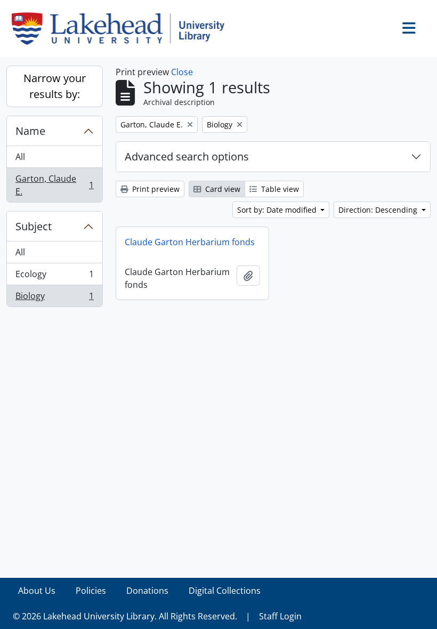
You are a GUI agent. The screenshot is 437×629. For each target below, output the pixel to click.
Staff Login (280, 616)
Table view (279, 189)
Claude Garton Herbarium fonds (190, 242)
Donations (147, 590)
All (20, 157)
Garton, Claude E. (54, 185)
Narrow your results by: (54, 86)
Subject (33, 226)
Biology (54, 298)
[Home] (122, 28)
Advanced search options (187, 156)
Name (30, 131)
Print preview (155, 189)
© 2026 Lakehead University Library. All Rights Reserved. (125, 616)
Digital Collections (225, 590)
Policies (91, 590)
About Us (36, 590)
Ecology (54, 276)
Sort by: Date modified (278, 210)
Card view (221, 189)
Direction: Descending (378, 210)
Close (182, 72)
